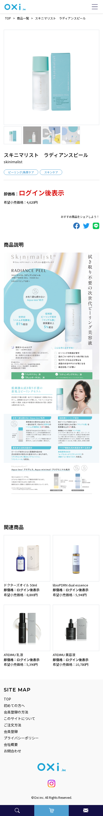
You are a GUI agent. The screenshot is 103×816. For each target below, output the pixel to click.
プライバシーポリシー (21, 737)
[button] (17, 810)
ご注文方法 (12, 724)
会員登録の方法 (16, 711)
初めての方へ (14, 705)
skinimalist (13, 161)
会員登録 (11, 731)
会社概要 (11, 744)
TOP (7, 698)
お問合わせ (12, 750)
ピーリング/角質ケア (21, 172)
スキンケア (51, 172)
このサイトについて (19, 718)
